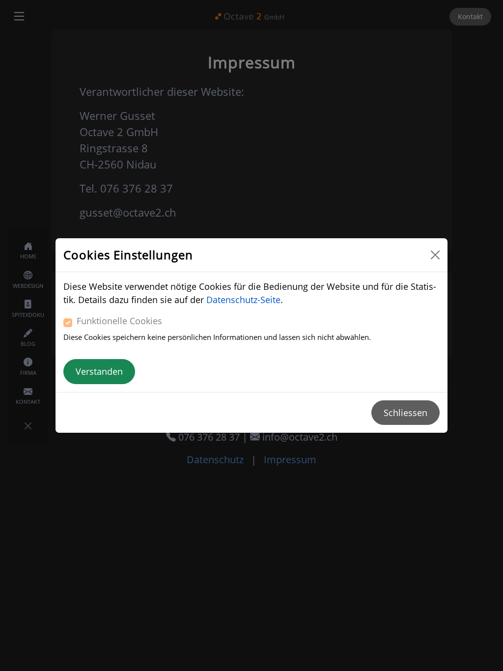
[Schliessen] (435, 255)
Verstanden (99, 371)
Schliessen (405, 413)
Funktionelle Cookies (119, 321)
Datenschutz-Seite (243, 300)
